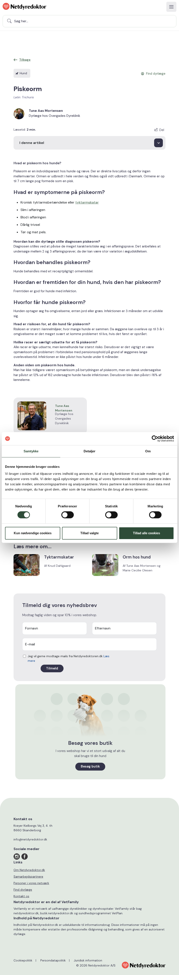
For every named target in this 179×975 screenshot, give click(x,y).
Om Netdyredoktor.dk (29, 870)
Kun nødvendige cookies (33, 533)
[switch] (67, 514)
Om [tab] (148, 451)
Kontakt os (21, 896)
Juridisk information (88, 960)
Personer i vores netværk (31, 883)
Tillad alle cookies (146, 533)
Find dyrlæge (23, 890)
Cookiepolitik (23, 960)
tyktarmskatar (87, 202)
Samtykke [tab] (31, 451)
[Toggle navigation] (171, 7)
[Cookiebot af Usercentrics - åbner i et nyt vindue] (155, 438)
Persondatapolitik (53, 960)
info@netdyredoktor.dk (30, 839)
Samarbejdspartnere (28, 876)
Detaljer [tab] (90, 451)
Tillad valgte (89, 533)
